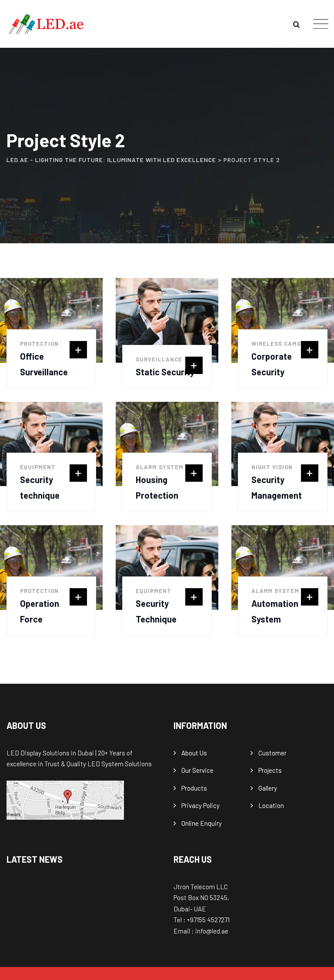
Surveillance (159, 359)
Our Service (197, 770)
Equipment (38, 467)
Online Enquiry (201, 823)
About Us (194, 753)
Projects (270, 770)
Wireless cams (276, 343)
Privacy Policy (200, 805)
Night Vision (272, 467)
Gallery (267, 788)
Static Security (165, 372)
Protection (39, 343)
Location (271, 805)
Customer (272, 753)
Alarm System (160, 467)
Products (194, 788)
